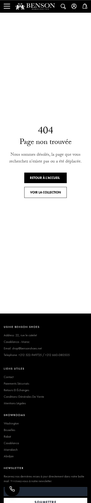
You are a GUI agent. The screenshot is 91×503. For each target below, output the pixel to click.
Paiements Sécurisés (16, 383)
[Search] (6, 6)
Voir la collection (45, 192)
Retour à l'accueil (45, 178)
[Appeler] (12, 488)
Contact (9, 377)
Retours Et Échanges (16, 390)
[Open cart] (85, 7)
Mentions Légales (15, 403)
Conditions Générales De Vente (24, 396)
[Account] (74, 6)
